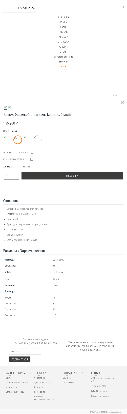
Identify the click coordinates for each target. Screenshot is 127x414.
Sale (63, 66)
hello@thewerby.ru (99, 391)
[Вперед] (122, 95)
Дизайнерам (68, 382)
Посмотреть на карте (100, 396)
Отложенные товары (15, 392)
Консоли (63, 46)
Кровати (63, 37)
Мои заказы (11, 387)
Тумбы (63, 22)
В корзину (72, 175)
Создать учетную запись (17, 382)
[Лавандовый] (37, 140)
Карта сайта (39, 392)
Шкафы (63, 27)
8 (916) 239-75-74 (26, 8)
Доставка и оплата (43, 382)
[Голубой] (27, 140)
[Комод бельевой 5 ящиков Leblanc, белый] (122, 102)
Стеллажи (63, 42)
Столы (63, 51)
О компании (39, 378)
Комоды (63, 32)
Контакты (38, 387)
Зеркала (63, 61)
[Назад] (109, 95)
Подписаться (19, 359)
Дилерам (67, 378)
